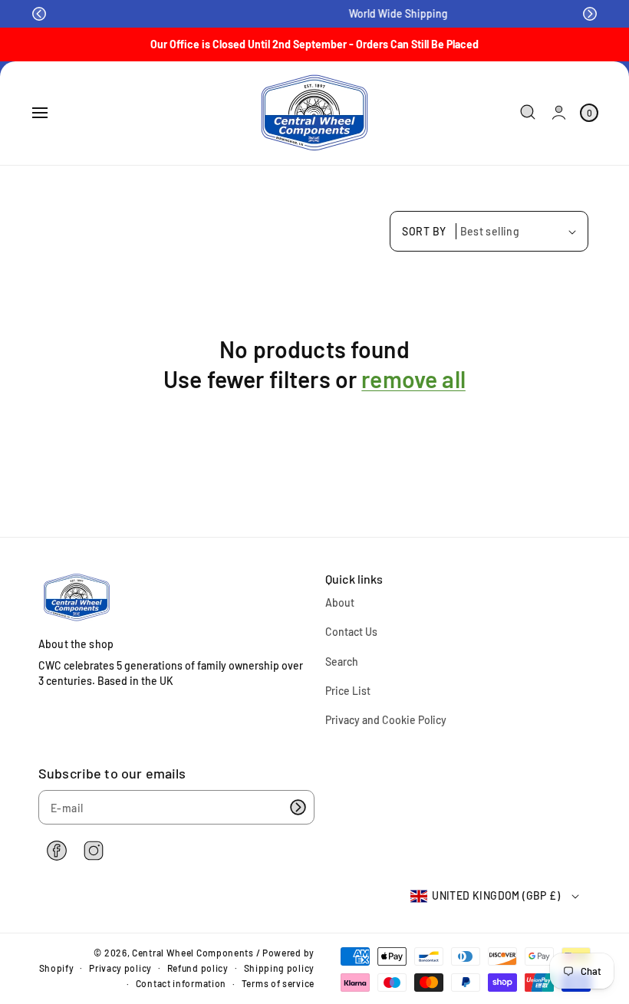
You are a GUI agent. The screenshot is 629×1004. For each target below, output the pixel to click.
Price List (347, 690)
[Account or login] (558, 112)
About (339, 602)
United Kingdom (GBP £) (496, 895)
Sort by (424, 231)
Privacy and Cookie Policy (385, 719)
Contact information (181, 983)
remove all (413, 379)
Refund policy (198, 968)
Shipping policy (279, 968)
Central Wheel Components (193, 952)
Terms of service (278, 983)
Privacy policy (120, 968)
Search (341, 661)
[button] (39, 13)
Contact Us (351, 631)
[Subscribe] (297, 807)
